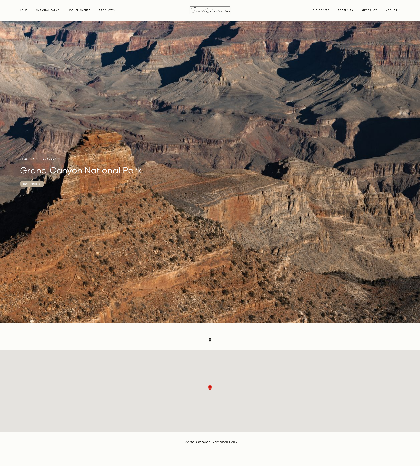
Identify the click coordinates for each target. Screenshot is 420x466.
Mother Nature (79, 10)
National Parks (47, 10)
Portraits (345, 10)
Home (24, 10)
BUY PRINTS (369, 10)
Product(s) (107, 10)
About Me (393, 10)
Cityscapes (321, 10)
